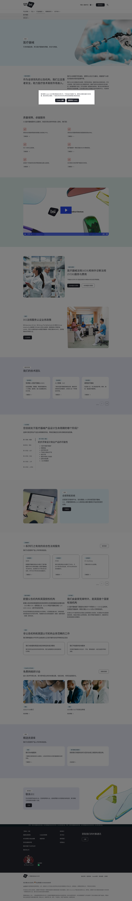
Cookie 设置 (60, 100)
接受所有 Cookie (72, 100)
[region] (66, 97)
